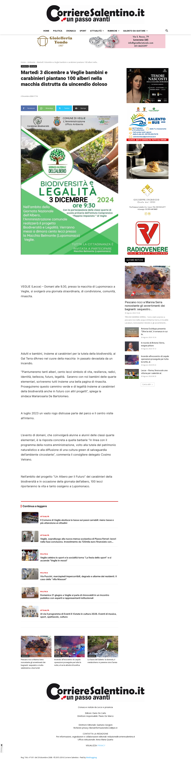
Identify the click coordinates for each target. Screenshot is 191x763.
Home (23, 62)
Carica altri (146, 384)
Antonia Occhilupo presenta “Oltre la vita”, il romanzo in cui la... (154, 331)
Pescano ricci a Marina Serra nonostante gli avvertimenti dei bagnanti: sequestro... (145, 306)
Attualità (33, 66)
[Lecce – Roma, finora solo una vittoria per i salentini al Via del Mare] (132, 374)
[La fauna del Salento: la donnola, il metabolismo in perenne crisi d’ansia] (103, 646)
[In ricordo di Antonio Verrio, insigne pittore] (132, 346)
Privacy (1, 749)
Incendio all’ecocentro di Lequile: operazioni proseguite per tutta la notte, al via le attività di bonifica (67, 662)
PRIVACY (101, 745)
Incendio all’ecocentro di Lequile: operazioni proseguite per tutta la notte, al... (155, 359)
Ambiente (31, 62)
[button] (166, 30)
